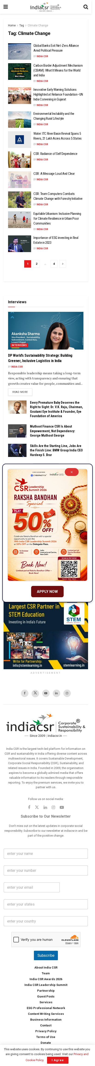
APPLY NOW (47, 591)
